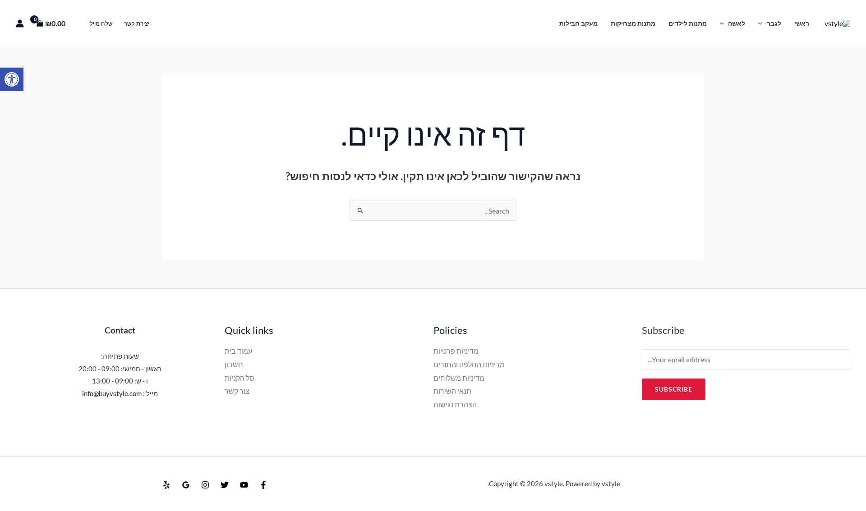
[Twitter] (225, 485)
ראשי (801, 23)
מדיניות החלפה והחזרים (469, 364)
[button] (11, 79)
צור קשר (237, 391)
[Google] (186, 485)
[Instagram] (205, 485)
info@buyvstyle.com (112, 393)
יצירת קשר (136, 23)
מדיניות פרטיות (456, 351)
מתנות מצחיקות (633, 23)
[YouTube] (244, 485)
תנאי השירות (452, 391)
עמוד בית (238, 351)
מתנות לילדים (687, 23)
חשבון (234, 364)
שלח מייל (101, 23)
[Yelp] (166, 485)
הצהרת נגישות (455, 404)
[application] (762, 23)
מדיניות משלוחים (458, 378)
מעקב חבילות (578, 23)
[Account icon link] (20, 23)
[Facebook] (263, 485)
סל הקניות (239, 378)
